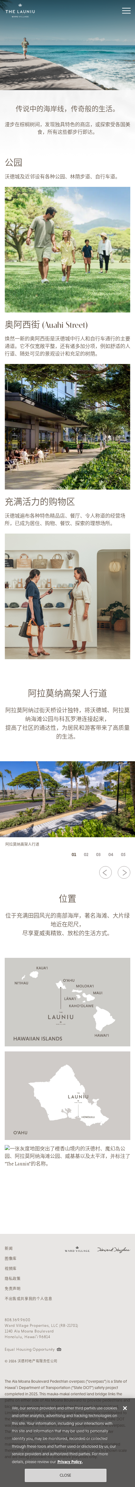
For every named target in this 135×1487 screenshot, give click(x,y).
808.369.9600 (17, 1320)
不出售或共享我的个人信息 (28, 1299)
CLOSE (66, 1475)
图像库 (11, 1258)
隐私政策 (12, 1279)
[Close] (125, 1408)
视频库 (11, 1269)
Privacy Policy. (70, 1461)
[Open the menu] (126, 11)
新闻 (9, 1248)
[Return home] (20, 10)
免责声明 (12, 1289)
